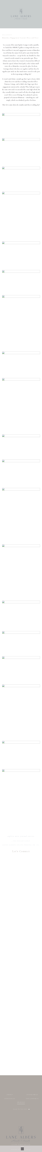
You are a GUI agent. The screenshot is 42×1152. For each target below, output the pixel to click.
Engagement (7, 34)
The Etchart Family (21, 841)
